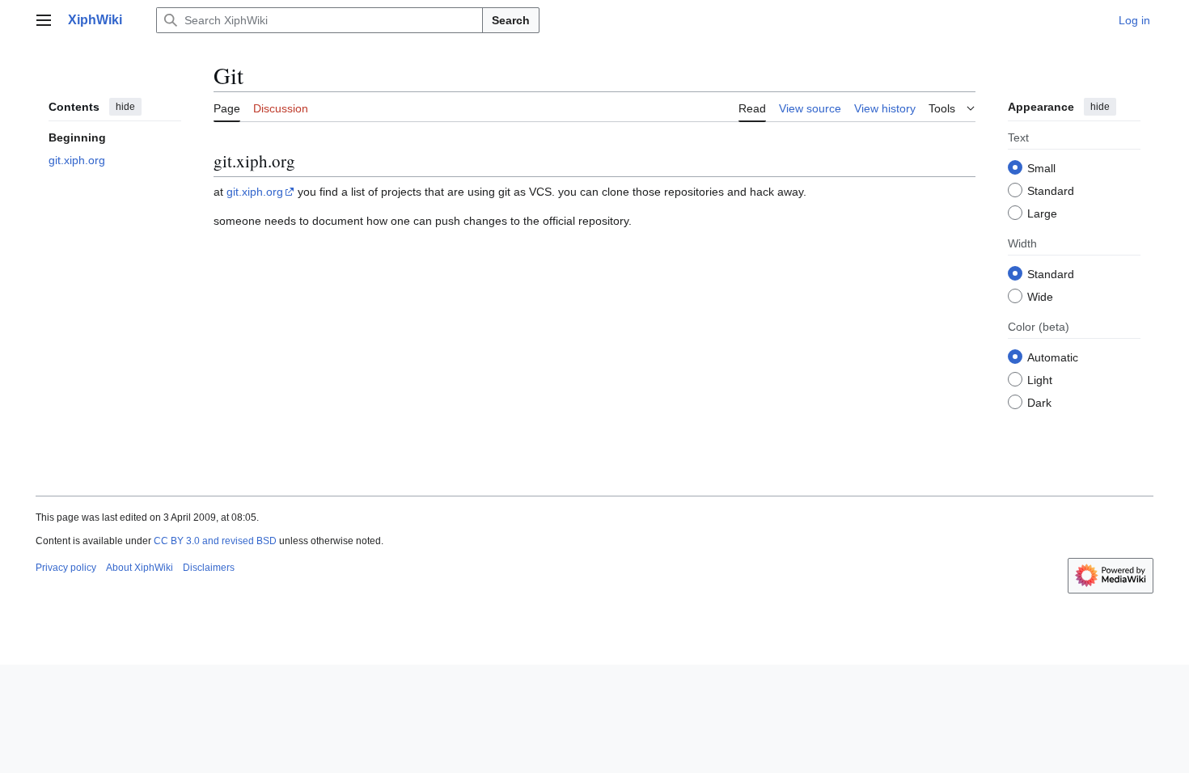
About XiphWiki (139, 567)
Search (511, 20)
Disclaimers (209, 567)
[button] (44, 20)
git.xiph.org (254, 191)
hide (125, 106)
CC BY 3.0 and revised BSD (215, 541)
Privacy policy (66, 567)
